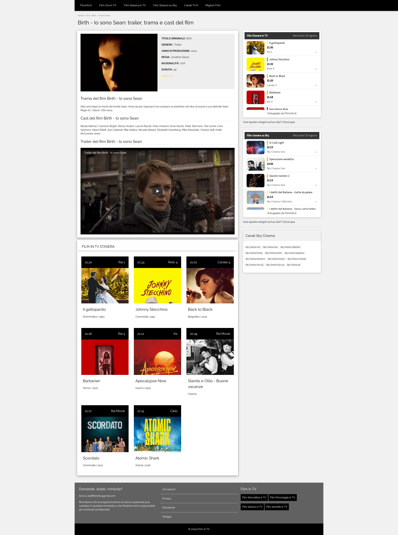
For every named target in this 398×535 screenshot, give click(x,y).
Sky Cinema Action (273, 253)
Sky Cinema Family (254, 253)
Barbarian (91, 380)
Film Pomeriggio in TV (282, 497)
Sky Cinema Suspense (294, 253)
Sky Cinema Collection (290, 247)
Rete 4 (173, 262)
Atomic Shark (147, 458)
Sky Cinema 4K (293, 265)
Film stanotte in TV (276, 506)
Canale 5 (224, 262)
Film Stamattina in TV (254, 497)
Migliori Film (213, 5)
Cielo (174, 411)
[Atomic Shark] (157, 434)
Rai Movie (223, 334)
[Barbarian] (105, 357)
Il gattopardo (94, 309)
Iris (176, 334)
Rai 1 (121, 262)
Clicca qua (288, 122)
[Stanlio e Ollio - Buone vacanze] (210, 357)
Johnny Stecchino (151, 309)
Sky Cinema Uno (253, 247)
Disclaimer (168, 507)
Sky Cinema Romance (255, 259)
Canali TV (190, 5)
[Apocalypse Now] (157, 357)
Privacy (166, 498)
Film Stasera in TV (135, 5)
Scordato (91, 458)
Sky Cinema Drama (276, 259)
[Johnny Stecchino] (157, 285)
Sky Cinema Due (270, 247)
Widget (167, 516)
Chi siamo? (169, 489)
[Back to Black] (210, 285)
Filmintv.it (86, 5)
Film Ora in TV (107, 5)
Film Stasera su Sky (165, 5)
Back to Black (200, 309)
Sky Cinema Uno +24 (254, 265)
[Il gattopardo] (105, 285)
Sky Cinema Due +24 (275, 265)
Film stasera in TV (252, 506)
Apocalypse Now (150, 380)
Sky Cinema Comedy (297, 259)
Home (81, 15)
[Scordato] (105, 434)
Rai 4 (121, 334)
